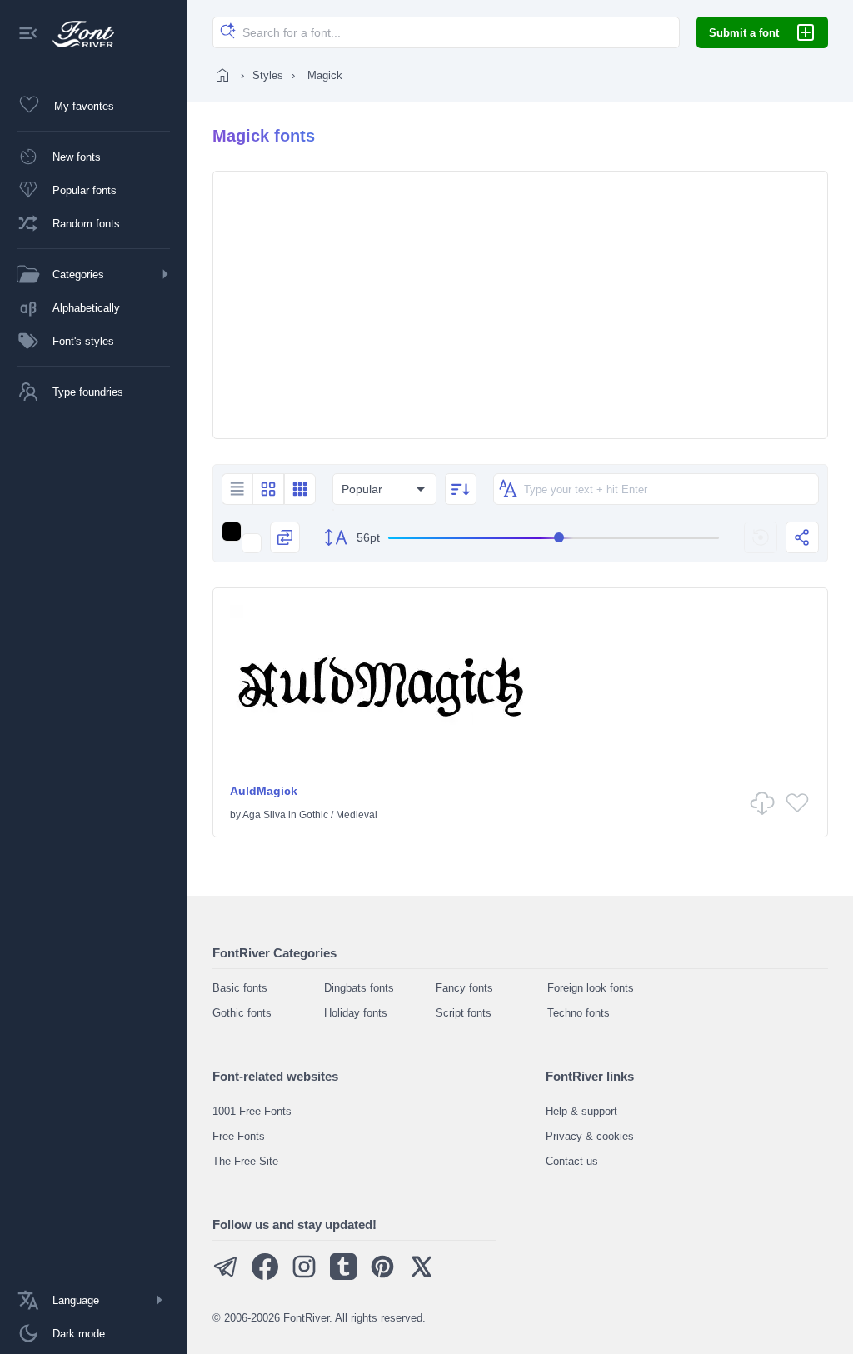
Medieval (356, 815)
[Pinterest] (382, 1276)
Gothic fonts (242, 1013)
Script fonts (463, 1013)
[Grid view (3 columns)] (300, 489)
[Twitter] (421, 1276)
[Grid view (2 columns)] (268, 489)
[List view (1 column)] (237, 489)
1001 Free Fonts (252, 1111)
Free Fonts (238, 1136)
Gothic (313, 815)
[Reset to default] (760, 537)
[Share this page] (802, 537)
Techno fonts (578, 1013)
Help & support (581, 1111)
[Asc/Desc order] (460, 489)
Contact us (572, 1161)
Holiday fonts (355, 1013)
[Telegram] (225, 1276)
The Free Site (245, 1161)
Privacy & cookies (590, 1136)
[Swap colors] (285, 537)
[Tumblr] (343, 1276)
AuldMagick (263, 790)
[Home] (222, 75)
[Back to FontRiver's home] (77, 34)
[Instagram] (304, 1276)
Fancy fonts (464, 988)
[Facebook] (265, 1276)
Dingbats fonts (359, 988)
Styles (267, 75)
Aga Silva (264, 815)
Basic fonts (239, 988)
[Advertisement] (520, 305)
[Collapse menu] (28, 34)
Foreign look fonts (590, 988)
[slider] (553, 538)
